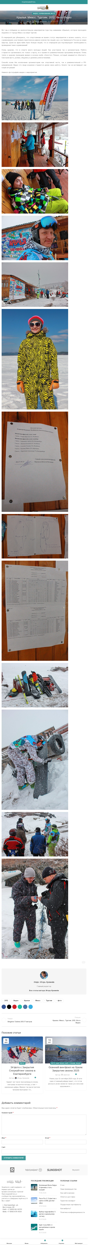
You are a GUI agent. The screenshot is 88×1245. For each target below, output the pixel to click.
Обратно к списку (44, 1020)
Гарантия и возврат (67, 1201)
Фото (53, 13)
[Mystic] (12, 1170)
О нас (62, 1185)
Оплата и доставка (67, 1197)
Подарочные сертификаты (70, 1205)
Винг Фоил (60, 1063)
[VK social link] (15, 2)
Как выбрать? (65, 1208)
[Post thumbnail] (34, 1189)
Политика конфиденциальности (72, 1212)
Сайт (3, 1147)
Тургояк (49, 1000)
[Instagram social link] (5, 2)
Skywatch (75, 1170)
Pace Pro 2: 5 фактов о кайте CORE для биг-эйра (47, 1200)
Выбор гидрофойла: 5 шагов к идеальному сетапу (47, 1214)
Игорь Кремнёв (41, 21)
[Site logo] (44, 7)
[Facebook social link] (3, 2)
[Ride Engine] (33, 1170)
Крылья (27, 1000)
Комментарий (8, 1113)
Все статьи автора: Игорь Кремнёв (44, 990)
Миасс (37, 1000)
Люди (78, 1063)
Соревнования (44, 13)
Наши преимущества (68, 1189)
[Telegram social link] (18, 2)
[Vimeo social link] (10, 2)
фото (60, 1000)
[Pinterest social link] (14, 1007)
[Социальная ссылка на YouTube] (8, 2)
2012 (6, 1000)
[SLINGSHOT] (54, 1170)
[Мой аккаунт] (85, 7)
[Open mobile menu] (2, 7)
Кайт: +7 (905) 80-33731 (12, 1209)
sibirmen (67, 1075)
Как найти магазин (67, 1193)
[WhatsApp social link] (13, 2)
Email (47, 1138)
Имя (4, 1138)
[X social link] (9, 1007)
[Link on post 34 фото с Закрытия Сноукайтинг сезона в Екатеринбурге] (22, 1050)
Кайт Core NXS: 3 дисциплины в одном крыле (47, 1227)
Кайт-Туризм (70, 1063)
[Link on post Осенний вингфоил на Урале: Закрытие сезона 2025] (65, 1050)
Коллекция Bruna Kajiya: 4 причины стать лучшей (48, 1187)
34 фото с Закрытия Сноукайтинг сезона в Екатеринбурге (22, 1070)
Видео (35, 13)
